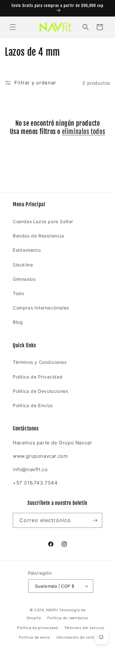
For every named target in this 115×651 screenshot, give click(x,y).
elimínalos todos (83, 132)
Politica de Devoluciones (40, 391)
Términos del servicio (84, 628)
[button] (13, 27)
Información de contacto (79, 637)
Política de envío (34, 637)
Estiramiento (27, 250)
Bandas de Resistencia (38, 235)
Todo (18, 293)
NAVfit (52, 610)
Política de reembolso (67, 618)
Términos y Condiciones (39, 362)
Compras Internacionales (41, 307)
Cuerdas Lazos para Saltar (43, 221)
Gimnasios (24, 279)
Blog (18, 322)
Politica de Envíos (33, 405)
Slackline (23, 264)
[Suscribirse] (95, 520)
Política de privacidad (37, 628)
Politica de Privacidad (37, 376)
